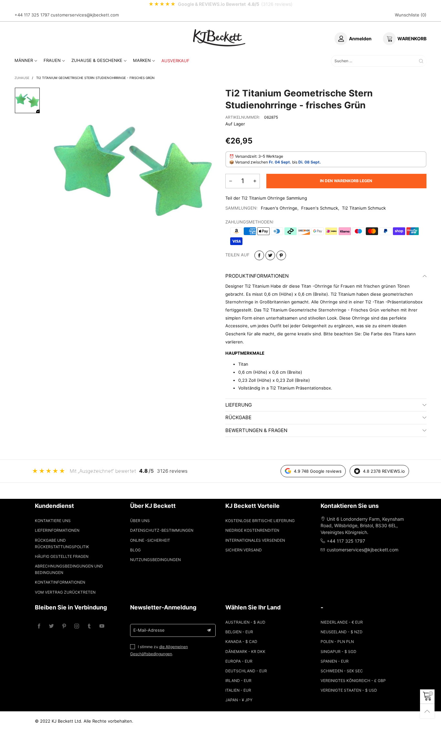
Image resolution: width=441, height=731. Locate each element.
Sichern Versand (243, 550)
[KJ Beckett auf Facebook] (39, 626)
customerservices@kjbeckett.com (85, 14)
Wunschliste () (410, 14)
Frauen (52, 60)
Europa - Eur (238, 661)
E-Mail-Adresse (149, 630)
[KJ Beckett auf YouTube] (102, 626)
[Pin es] (281, 255)
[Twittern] (270, 255)
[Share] (259, 255)
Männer (24, 60)
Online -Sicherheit (150, 540)
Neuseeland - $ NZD (342, 631)
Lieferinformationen (57, 530)
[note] (220, 4)
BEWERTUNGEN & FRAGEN (256, 430)
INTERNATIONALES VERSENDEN (255, 540)
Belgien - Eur (239, 631)
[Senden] (421, 60)
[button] (230, 181)
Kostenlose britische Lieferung (260, 520)
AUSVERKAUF (175, 60)
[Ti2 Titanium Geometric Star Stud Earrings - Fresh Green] (133, 170)
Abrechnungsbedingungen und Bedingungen (69, 569)
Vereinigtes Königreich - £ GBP (353, 680)
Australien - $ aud (245, 622)
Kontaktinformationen (60, 582)
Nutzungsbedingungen (155, 559)
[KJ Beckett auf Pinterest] (64, 626)
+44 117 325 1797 (32, 14)
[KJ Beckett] (219, 37)
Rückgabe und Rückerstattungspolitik (62, 543)
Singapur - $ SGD (338, 651)
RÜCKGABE (238, 417)
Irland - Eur (238, 680)
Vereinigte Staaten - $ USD (349, 690)
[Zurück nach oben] (427, 711)
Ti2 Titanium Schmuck (364, 208)
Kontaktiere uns (53, 520)
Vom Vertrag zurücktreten (65, 592)
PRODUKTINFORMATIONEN (257, 276)
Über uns (140, 520)
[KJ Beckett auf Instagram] (77, 626)
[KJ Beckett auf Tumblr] (89, 626)
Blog (135, 550)
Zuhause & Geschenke (96, 60)
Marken (142, 60)
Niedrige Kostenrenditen (252, 530)
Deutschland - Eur (246, 670)
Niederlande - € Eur (342, 622)
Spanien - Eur (335, 661)
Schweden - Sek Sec (342, 670)
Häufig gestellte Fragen (61, 556)
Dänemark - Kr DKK (245, 651)
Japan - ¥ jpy (238, 699)
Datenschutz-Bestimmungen (161, 530)
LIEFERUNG (238, 405)
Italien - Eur (238, 690)
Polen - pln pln (337, 641)
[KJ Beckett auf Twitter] (51, 626)
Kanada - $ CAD (241, 641)
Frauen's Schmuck (319, 208)
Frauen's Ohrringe (279, 208)
